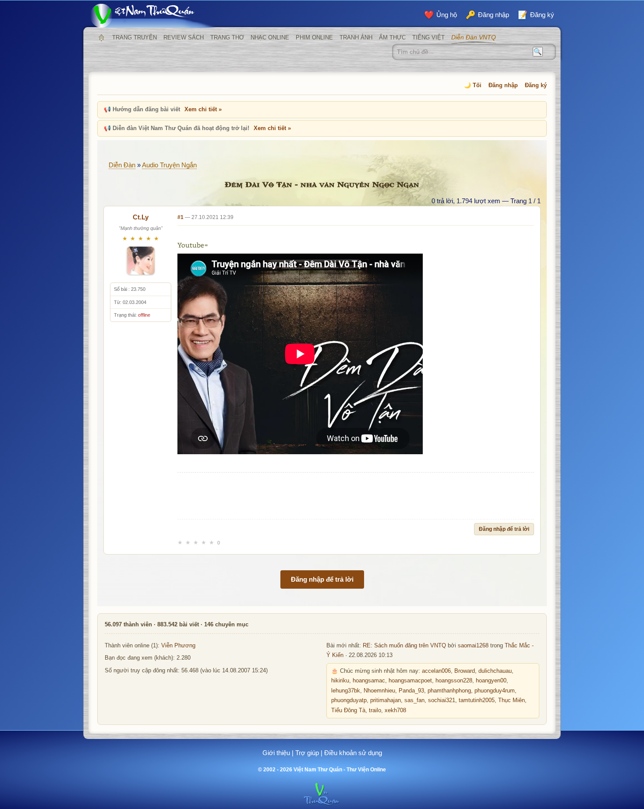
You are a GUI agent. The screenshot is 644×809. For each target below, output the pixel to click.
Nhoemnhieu (379, 691)
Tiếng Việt (428, 37)
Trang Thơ (227, 37)
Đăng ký (536, 85)
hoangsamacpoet (410, 681)
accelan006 (436, 671)
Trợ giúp (307, 752)
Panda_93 (411, 691)
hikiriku (340, 681)
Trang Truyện (134, 37)
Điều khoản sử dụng (353, 752)
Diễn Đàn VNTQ (473, 37)
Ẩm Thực (392, 37)
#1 (180, 217)
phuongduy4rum (494, 691)
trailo (375, 710)
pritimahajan (385, 700)
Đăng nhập (503, 85)
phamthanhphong (449, 691)
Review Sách (183, 37)
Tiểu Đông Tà (348, 710)
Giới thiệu (276, 752)
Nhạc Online (270, 37)
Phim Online (314, 37)
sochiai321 (441, 700)
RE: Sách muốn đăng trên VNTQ (404, 646)
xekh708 (395, 710)
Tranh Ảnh (356, 37)
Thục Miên (511, 700)
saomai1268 (473, 646)
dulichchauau (495, 671)
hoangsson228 (453, 681)
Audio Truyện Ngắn (169, 165)
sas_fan (414, 700)
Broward (464, 671)
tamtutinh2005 (477, 700)
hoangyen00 (491, 681)
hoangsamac (369, 681)
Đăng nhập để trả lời (504, 529)
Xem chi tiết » (203, 109)
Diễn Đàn (122, 165)
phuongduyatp (349, 700)
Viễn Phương (178, 646)
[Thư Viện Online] (153, 15)
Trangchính (101, 37)
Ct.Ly (141, 217)
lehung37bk (345, 691)
